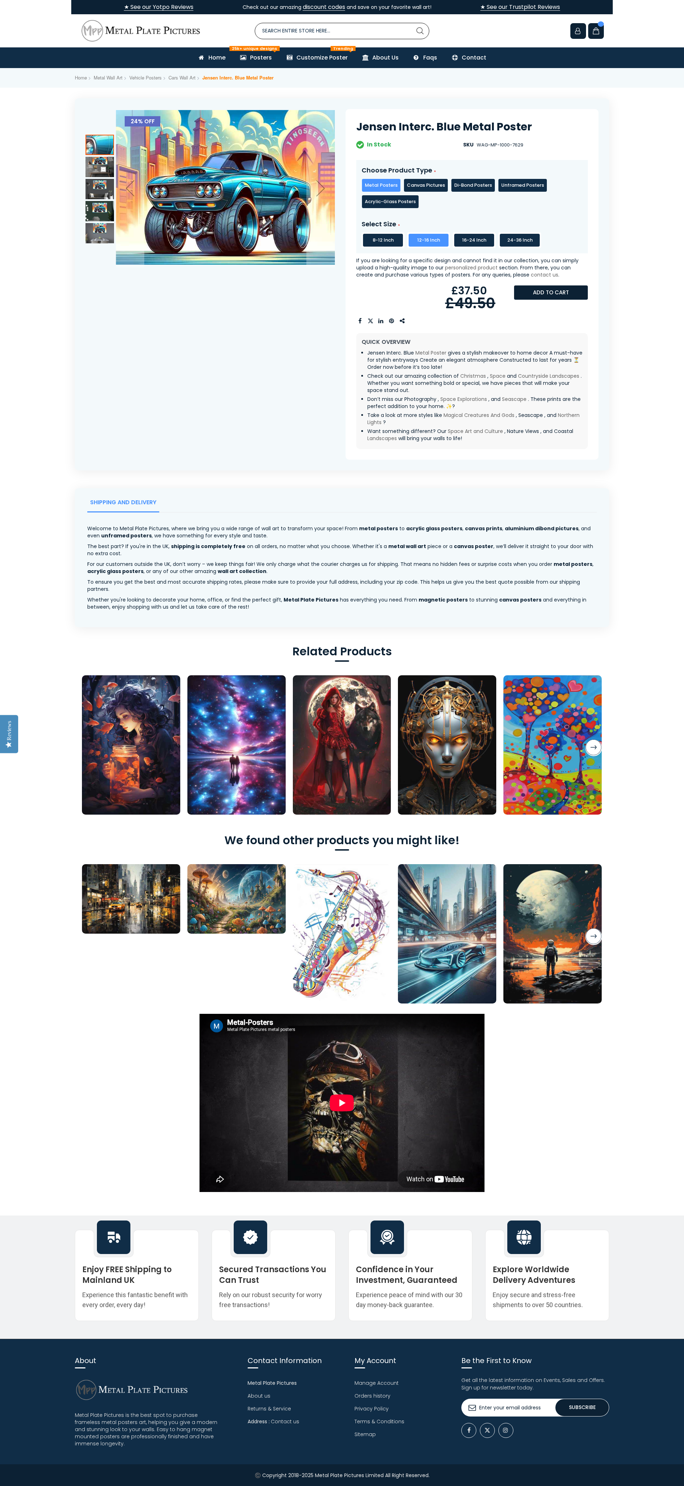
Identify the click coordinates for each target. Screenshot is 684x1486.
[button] (130, 188)
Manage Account (376, 1383)
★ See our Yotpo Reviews (158, 7)
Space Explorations (463, 399)
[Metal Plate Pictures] (140, 31)
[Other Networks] (402, 321)
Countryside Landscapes (548, 376)
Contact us (285, 1421)
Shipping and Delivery (123, 502)
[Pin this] (391, 321)
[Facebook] (468, 1430)
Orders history (372, 1395)
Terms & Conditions (379, 1421)
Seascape (514, 399)
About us (259, 1395)
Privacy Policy (371, 1408)
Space (498, 376)
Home (81, 77)
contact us (544, 274)
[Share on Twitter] (370, 321)
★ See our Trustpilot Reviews (520, 7)
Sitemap (365, 1434)
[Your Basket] (596, 31)
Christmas (473, 376)
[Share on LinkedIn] (381, 321)
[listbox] (472, 193)
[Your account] (578, 31)
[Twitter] (487, 1430)
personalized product (471, 267)
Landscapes (382, 438)
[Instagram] (505, 1430)
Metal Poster (430, 352)
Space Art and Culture (475, 431)
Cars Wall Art (182, 77)
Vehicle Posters (145, 77)
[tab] (124, 504)
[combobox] (342, 31)
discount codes (324, 7)
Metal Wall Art (108, 77)
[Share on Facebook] (359, 321)
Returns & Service (269, 1408)
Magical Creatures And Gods (479, 415)
